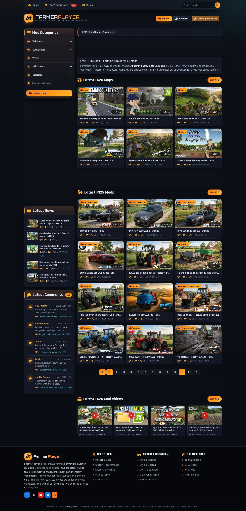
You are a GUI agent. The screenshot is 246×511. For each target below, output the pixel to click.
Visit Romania (192, 474)
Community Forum (149, 474)
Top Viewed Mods (61, 5)
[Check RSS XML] (54, 495)
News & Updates (148, 479)
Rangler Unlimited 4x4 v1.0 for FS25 (54, 334)
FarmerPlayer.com (69, 506)
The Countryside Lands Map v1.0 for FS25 (55, 387)
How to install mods (41, 83)
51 (189, 372)
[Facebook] (27, 495)
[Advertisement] (49, 153)
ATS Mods (190, 469)
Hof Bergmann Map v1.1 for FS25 (52, 352)
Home (35, 5)
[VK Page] (48, 495)
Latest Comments (105, 469)
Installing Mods (103, 459)
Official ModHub (148, 464)
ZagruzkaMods (193, 459)
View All (213, 80)
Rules (89, 5)
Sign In (165, 18)
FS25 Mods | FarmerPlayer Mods (98, 32)
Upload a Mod (40, 93)
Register (183, 18)
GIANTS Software (149, 469)
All (68, 294)
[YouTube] (41, 495)
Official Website (148, 459)
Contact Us (101, 479)
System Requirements (107, 464)
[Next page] (197, 372)
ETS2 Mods (190, 464)
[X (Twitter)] (34, 495)
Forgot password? (207, 18)
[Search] (217, 5)
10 (174, 372)
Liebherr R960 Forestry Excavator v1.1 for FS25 (55, 316)
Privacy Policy (102, 474)
